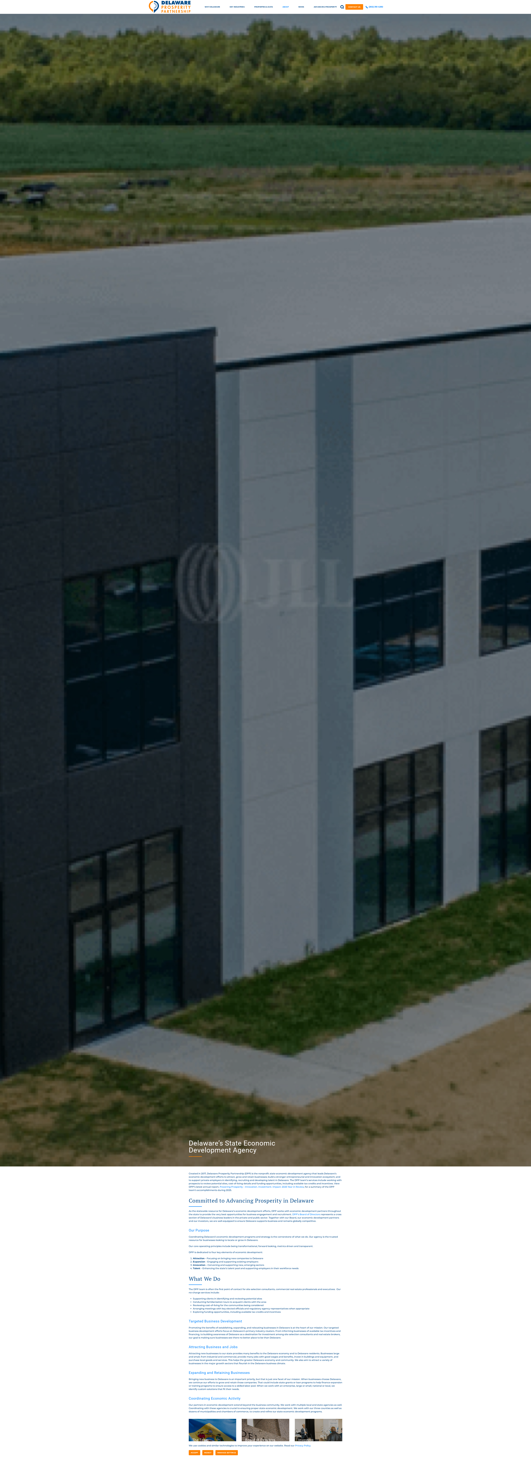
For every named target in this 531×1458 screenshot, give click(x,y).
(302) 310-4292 (375, 7)
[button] (342, 7)
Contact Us (354, 7)
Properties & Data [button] (263, 7)
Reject (208, 1452)
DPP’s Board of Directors (306, 1214)
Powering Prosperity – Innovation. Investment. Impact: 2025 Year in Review (262, 1187)
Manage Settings (226, 1452)
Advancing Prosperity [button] (325, 7)
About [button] (286, 7)
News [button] (301, 7)
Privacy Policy (302, 1445)
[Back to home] (170, 7)
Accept (194, 1452)
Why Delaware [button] (212, 7)
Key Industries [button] (237, 7)
